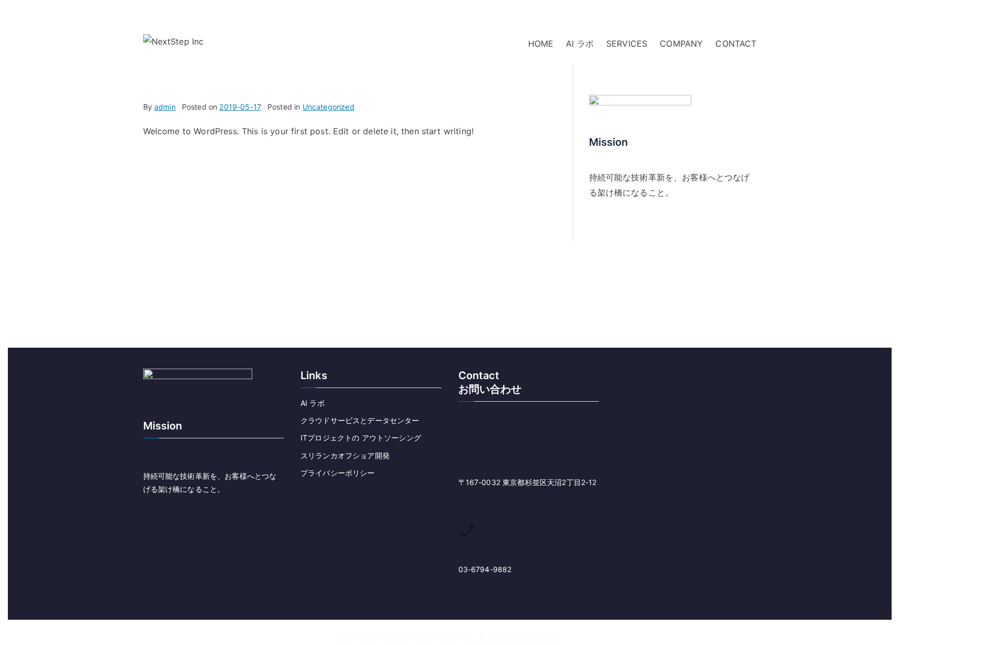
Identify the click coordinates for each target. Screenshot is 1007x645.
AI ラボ (580, 43)
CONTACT (735, 43)
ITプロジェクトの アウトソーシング (361, 437)
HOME (541, 43)
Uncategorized (329, 106)
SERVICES (626, 43)
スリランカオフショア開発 (345, 455)
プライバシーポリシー (338, 472)
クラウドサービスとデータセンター (360, 420)
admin (165, 106)
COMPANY (681, 43)
